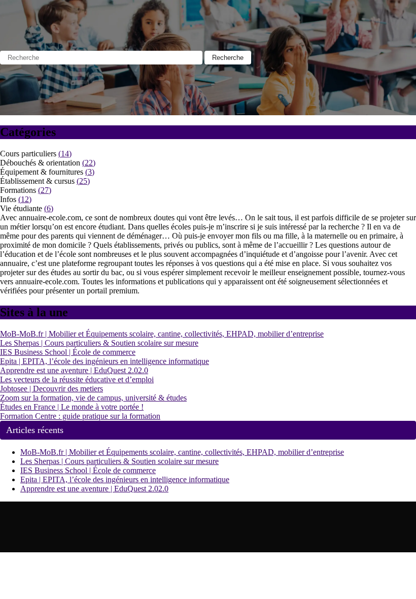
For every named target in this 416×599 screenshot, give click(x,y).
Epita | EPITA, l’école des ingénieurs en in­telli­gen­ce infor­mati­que (104, 361)
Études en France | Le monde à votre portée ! (72, 407)
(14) (65, 153)
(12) (24, 199)
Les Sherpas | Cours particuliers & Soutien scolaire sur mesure (99, 343)
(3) (89, 172)
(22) (88, 162)
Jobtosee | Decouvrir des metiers (51, 388)
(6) (48, 208)
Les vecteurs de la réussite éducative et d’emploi (77, 379)
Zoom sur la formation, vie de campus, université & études (93, 397)
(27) (44, 190)
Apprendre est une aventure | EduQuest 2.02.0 (74, 370)
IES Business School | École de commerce (67, 352)
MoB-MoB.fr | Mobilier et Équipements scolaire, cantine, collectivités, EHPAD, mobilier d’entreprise (162, 333)
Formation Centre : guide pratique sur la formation (80, 416)
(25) (83, 181)
